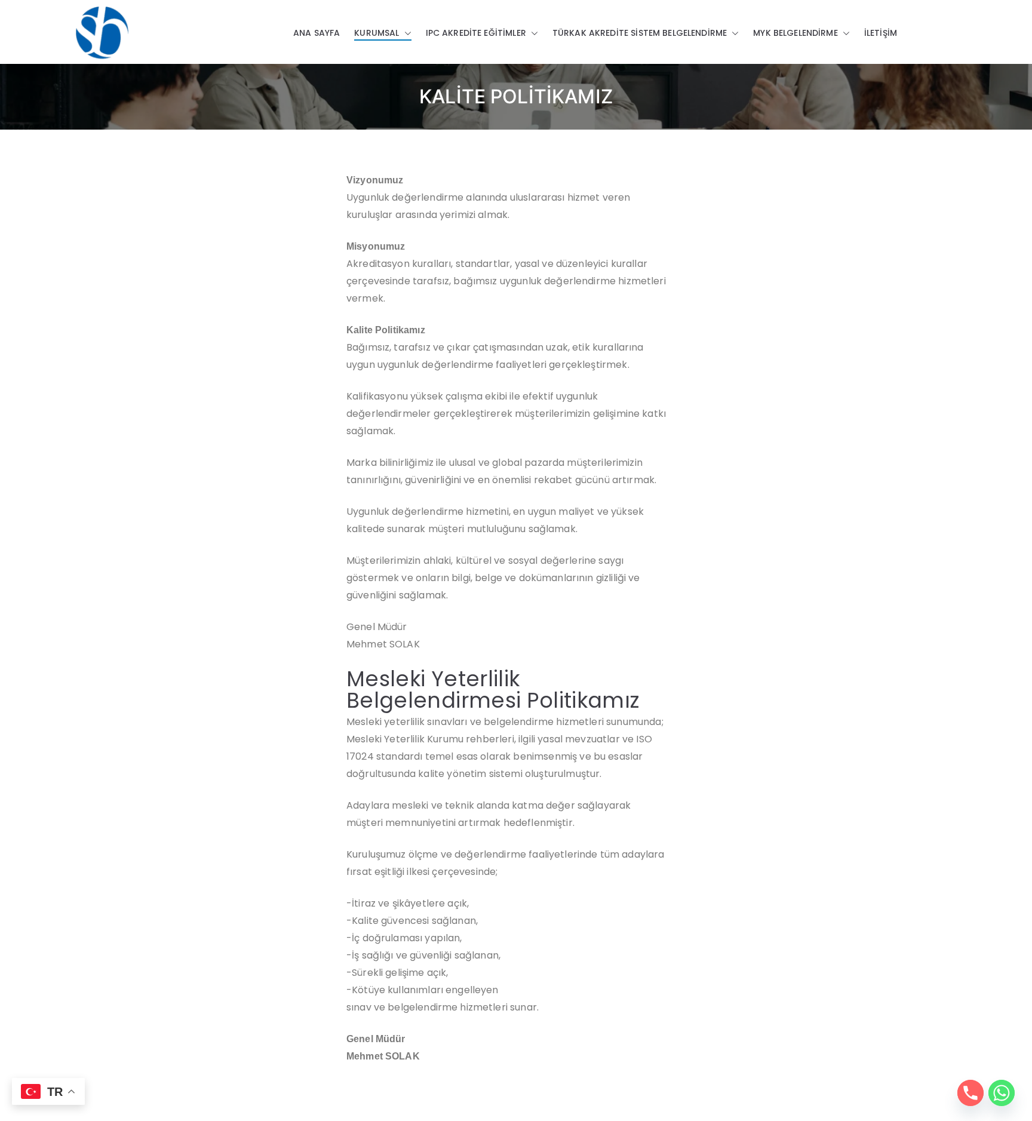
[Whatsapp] (1001, 1093)
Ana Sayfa (316, 33)
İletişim (880, 33)
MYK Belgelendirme (795, 33)
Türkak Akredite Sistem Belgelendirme (639, 33)
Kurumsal (376, 33)
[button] (405, 33)
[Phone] (970, 1093)
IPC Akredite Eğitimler (476, 33)
